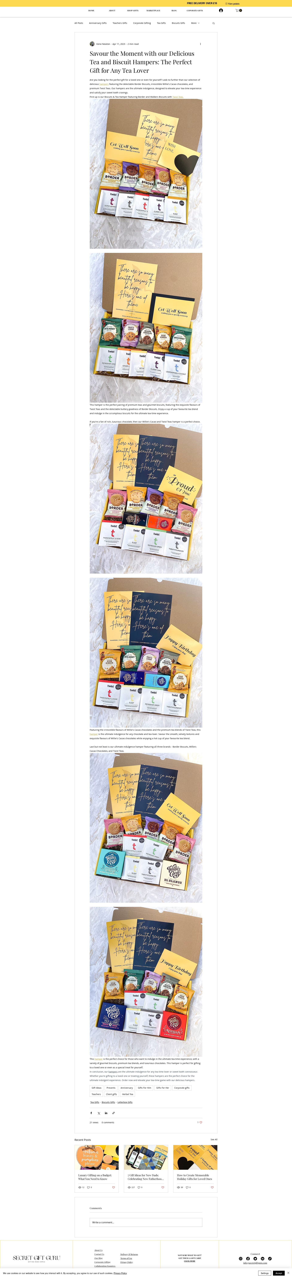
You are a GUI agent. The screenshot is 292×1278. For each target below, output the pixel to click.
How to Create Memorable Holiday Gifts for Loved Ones (194, 1177)
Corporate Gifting (142, 23)
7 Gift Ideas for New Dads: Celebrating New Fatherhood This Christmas (145, 1177)
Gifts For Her (162, 1087)
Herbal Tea (127, 1094)
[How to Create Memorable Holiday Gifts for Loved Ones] (195, 1157)
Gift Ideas (96, 1087)
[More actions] (200, 44)
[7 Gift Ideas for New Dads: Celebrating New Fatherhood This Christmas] (146, 1157)
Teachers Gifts (120, 23)
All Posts (79, 23)
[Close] (288, 1273)
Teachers (96, 1094)
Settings (265, 1273)
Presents (111, 1087)
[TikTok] (270, 1258)
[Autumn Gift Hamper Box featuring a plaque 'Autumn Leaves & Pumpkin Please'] (97, 1157)
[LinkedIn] (262, 1258)
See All (214, 1139)
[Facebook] (248, 1258)
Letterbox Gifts (125, 1102)
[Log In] (220, 10)
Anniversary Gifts (98, 23)
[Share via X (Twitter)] (98, 1113)
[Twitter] (255, 1258)
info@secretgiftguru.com (255, 1262)
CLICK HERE (189, 1261)
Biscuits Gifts (178, 23)
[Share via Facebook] (91, 1113)
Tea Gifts (161, 23)
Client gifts (111, 1094)
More (193, 23)
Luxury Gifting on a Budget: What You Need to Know (95, 1177)
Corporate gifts (181, 1087)
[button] (239, 10)
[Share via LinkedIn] (106, 1113)
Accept (279, 1273)
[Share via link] (113, 1113)
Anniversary (127, 1087)
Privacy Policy (120, 1273)
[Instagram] (240, 1258)
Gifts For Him (144, 1087)
